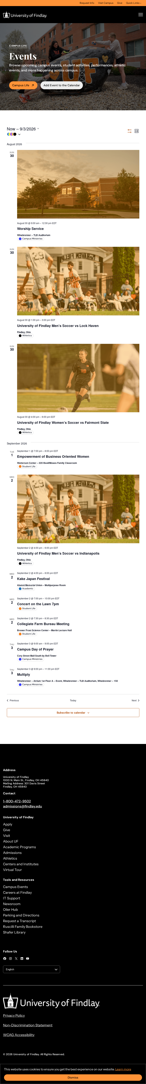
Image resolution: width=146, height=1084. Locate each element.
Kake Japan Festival (33, 578)
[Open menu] (140, 14)
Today (73, 700)
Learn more (123, 1069)
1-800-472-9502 (17, 801)
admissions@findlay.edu (22, 806)
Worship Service (30, 228)
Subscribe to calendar (71, 712)
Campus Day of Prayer (35, 649)
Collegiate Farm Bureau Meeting (43, 623)
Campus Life (20, 85)
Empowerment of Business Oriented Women (53, 456)
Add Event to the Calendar (62, 85)
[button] (67, 134)
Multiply (23, 674)
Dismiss (73, 1077)
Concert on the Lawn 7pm (38, 603)
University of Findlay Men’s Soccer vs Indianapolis (58, 553)
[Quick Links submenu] (140, 3)
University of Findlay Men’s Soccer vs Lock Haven (58, 325)
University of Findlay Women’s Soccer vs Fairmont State (63, 422)
